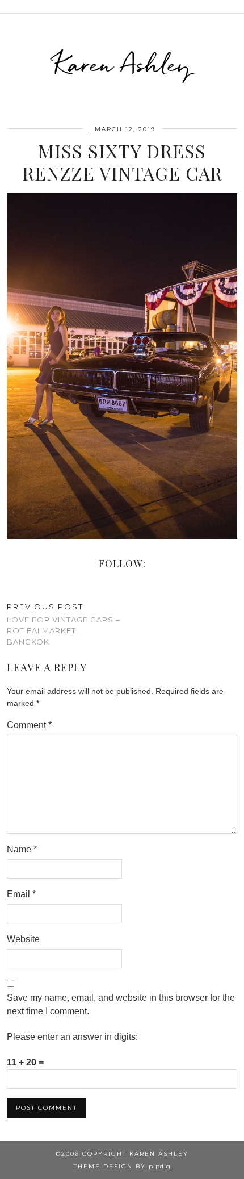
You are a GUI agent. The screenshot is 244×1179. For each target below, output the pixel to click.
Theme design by (122, 1166)
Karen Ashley (122, 64)
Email (21, 894)
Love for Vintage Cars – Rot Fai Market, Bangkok (63, 624)
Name (22, 849)
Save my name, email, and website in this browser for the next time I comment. (121, 1004)
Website (23, 939)
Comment (29, 725)
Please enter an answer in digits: (72, 1037)
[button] (236, 6)
